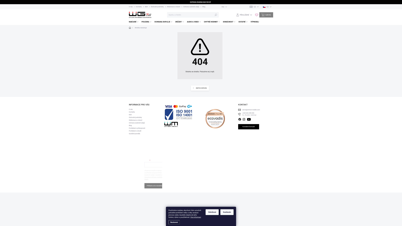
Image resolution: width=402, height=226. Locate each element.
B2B (146, 7)
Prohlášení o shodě (135, 131)
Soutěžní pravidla (134, 133)
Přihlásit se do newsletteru (155, 186)
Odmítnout (212, 212)
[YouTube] (249, 119)
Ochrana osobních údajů (191, 7)
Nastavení (174, 222)
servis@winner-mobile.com (251, 110)
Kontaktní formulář (248, 126)
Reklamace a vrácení (173, 7)
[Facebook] (239, 119)
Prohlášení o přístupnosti (137, 128)
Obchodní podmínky (157, 7)
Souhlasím (227, 212)
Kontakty (139, 7)
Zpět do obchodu (201, 88)
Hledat (216, 15)
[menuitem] (134, 22)
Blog (203, 7)
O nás (131, 7)
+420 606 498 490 (249, 114)
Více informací (195, 217)
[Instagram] (243, 119)
